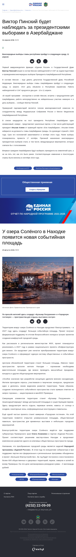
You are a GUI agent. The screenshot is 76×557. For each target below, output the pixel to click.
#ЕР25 (22, 479)
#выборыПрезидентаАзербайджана (48, 168)
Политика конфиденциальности (38, 536)
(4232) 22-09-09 (38, 505)
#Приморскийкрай (38, 479)
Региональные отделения (60, 493)
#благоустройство (58, 474)
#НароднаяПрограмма (38, 474)
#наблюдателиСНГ (23, 168)
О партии (7, 493)
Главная (5, 10)
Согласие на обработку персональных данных (38, 539)
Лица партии (32, 493)
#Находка (55, 479)
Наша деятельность (16, 10)
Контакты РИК (9, 497)
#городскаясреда (18, 474)
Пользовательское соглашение (38, 534)
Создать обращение (37, 189)
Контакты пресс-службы (36, 497)
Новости (28, 10)
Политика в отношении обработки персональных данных (38, 537)
